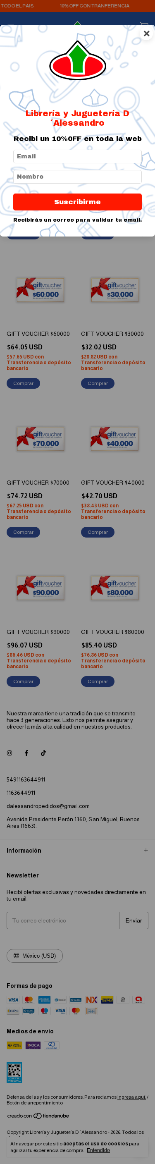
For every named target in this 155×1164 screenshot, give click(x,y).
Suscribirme (77, 202)
